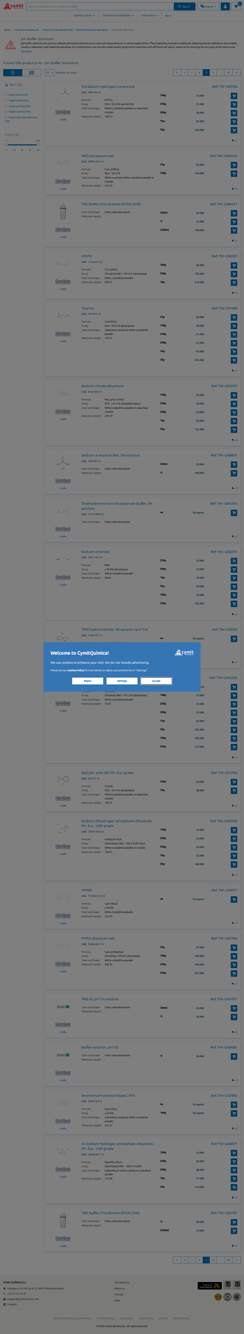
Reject (87, 680)
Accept (156, 680)
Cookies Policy (75, 670)
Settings (122, 680)
